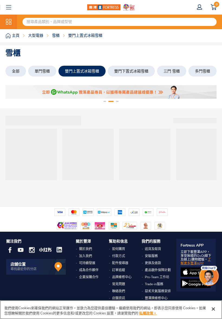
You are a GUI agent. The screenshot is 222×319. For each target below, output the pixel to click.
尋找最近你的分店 (24, 269)
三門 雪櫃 (172, 71)
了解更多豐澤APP (196, 261)
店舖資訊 (118, 298)
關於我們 (85, 249)
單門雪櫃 (42, 71)
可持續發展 (87, 263)
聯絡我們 (118, 291)
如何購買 (118, 249)
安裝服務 (151, 256)
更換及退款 (153, 263)
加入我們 (85, 256)
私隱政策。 (148, 313)
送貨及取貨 (153, 249)
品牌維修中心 (122, 277)
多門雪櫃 (202, 71)
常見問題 (118, 284)
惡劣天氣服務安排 (158, 291)
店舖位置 (18, 264)
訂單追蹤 (118, 270)
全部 (15, 71)
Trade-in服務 (154, 284)
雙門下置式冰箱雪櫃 (131, 71)
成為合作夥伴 (89, 270)
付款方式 (118, 256)
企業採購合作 (89, 277)
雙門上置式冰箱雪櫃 (82, 71)
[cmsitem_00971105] (111, 92)
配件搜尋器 (120, 263)
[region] (111, 309)
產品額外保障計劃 (158, 270)
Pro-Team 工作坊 (157, 277)
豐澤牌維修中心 (156, 298)
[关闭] (213, 309)
